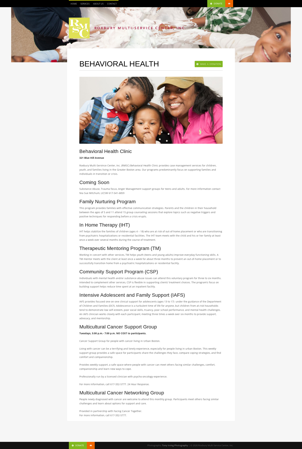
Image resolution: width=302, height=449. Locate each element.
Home (74, 3)
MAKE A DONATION (210, 64)
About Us (98, 3)
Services (84, 4)
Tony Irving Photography (175, 445)
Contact (112, 3)
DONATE (218, 3)
